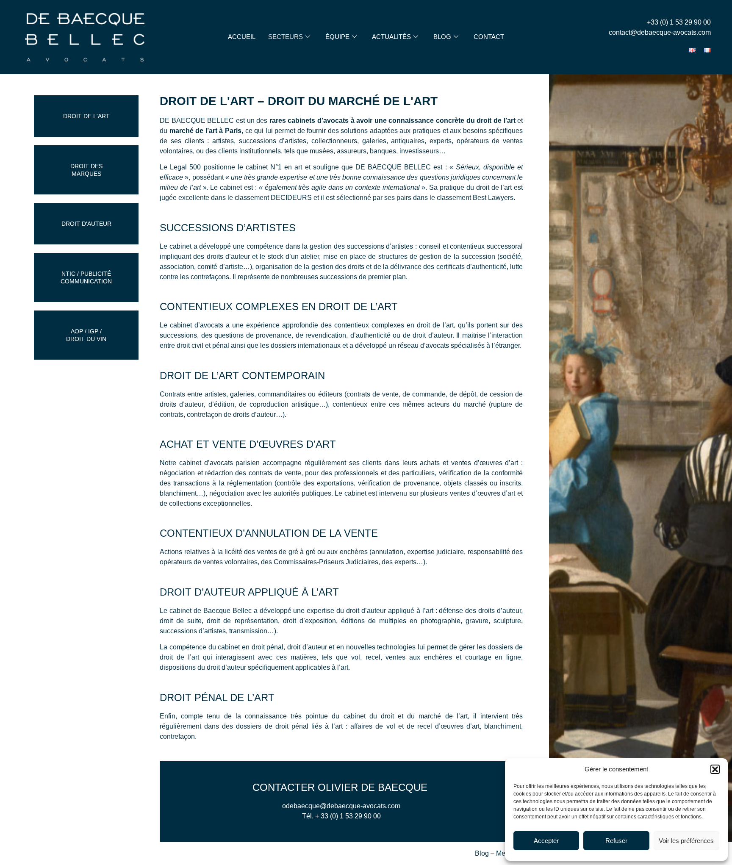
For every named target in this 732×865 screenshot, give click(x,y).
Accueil (241, 36)
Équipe (337, 36)
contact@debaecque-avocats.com (660, 32)
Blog (442, 36)
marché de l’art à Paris (205, 130)
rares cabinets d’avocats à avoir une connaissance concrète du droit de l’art (392, 120)
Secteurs (285, 36)
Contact (489, 36)
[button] (715, 769)
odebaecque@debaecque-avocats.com (341, 806)
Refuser (616, 840)
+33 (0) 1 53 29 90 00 (679, 22)
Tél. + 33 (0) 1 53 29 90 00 (341, 816)
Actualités (391, 36)
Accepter (546, 840)
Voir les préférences (686, 840)
